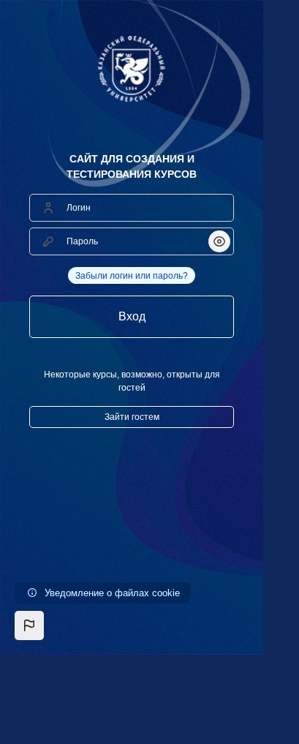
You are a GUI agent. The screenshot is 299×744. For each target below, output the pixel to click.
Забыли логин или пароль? (131, 276)
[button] (29, 625)
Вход (131, 316)
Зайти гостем (132, 417)
